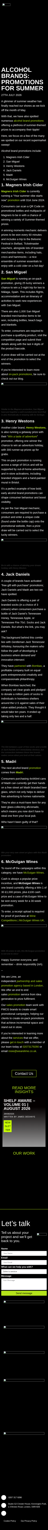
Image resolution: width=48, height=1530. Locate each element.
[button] (44, 7)
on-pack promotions (20, 374)
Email (4, 1258)
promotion (14, 200)
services (17, 1037)
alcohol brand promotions (29, 120)
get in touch (16, 1042)
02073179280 (31, 1046)
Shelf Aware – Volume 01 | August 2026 (19, 1104)
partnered (20, 665)
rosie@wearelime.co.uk (22, 1051)
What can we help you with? (17, 1267)
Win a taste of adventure (22, 436)
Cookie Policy (10, 1521)
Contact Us (24, 1073)
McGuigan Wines (33, 872)
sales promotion (15, 1005)
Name (4, 1248)
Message (6, 1276)
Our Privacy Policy (29, 1521)
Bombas (37, 665)
